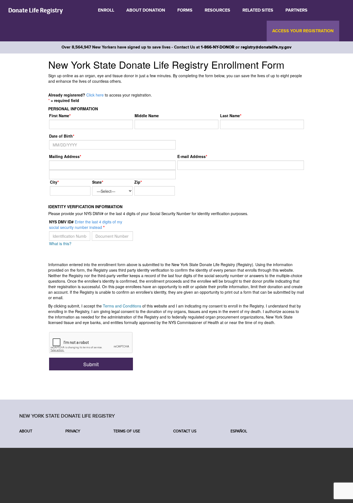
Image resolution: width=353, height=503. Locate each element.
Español (238, 431)
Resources (217, 10)
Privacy (72, 431)
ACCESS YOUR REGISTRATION (303, 31)
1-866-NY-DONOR (217, 47)
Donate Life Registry (35, 10)
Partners (296, 10)
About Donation (145, 10)
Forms (184, 10)
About (25, 431)
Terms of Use (126, 431)
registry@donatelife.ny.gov (266, 47)
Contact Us (184, 431)
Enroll (106, 10)
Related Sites (257, 10)
